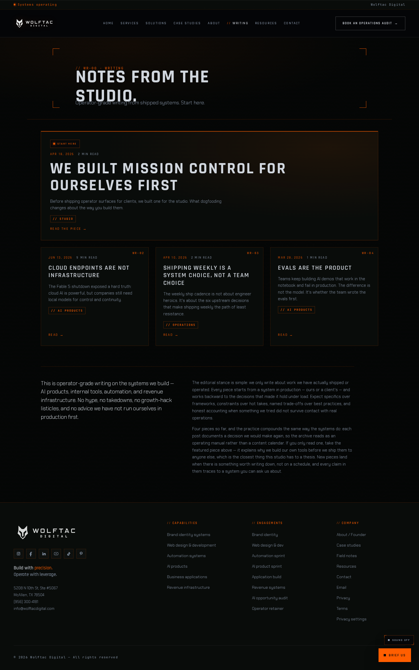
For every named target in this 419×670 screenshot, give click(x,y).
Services (130, 23)
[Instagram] (18, 554)
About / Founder (351, 534)
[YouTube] (56, 554)
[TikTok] (69, 554)
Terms (342, 608)
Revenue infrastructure (188, 587)
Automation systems (186, 555)
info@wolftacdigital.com (34, 608)
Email (341, 587)
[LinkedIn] (43, 554)
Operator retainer (268, 608)
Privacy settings (352, 619)
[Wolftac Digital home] (41, 23)
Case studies (349, 545)
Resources (266, 23)
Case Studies (187, 23)
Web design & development (191, 545)
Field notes (347, 555)
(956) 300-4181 (26, 601)
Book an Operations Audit (370, 23)
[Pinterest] (81, 554)
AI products (177, 566)
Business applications (187, 576)
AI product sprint (267, 566)
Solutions (156, 23)
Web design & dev (268, 545)
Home (108, 23)
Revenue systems (268, 587)
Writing (240, 23)
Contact (292, 23)
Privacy (343, 597)
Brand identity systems (188, 534)
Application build (266, 576)
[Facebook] (31, 554)
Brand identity (265, 534)
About (214, 23)
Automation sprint (268, 555)
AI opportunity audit (270, 597)
